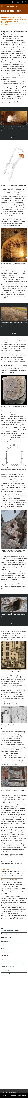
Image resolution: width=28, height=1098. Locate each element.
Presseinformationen (6, 937)
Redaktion (3, 959)
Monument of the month (7, 952)
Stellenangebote (5, 941)
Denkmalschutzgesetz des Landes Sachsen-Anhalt (13, 963)
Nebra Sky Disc (5, 970)
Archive (3, 948)
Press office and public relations (9, 934)
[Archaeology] (14, 6)
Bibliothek (3, 944)
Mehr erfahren (22, 1095)
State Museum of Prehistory (8, 974)
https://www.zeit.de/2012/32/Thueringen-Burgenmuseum (12, 879)
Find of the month (5, 955)
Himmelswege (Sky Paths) (7, 966)
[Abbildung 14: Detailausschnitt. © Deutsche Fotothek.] (14, 655)
